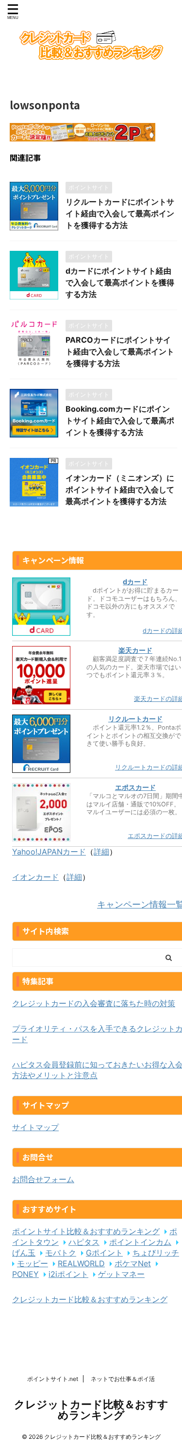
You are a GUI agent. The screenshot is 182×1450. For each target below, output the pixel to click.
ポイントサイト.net (52, 1378)
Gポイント (104, 1253)
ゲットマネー (121, 1274)
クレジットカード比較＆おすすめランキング (89, 1299)
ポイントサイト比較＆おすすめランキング (86, 1231)
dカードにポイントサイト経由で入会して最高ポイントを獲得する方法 (120, 282)
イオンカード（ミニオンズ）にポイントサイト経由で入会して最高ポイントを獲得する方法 (120, 489)
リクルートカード (135, 719)
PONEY (25, 1274)
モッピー (32, 1263)
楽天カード (135, 650)
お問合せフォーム (43, 1179)
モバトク (60, 1253)
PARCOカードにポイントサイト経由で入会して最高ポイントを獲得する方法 (120, 351)
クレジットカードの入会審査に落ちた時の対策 (93, 1003)
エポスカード (135, 787)
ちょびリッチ (155, 1253)
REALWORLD (81, 1263)
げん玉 (23, 1253)
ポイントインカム (140, 1242)
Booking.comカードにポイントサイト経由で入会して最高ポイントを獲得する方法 (120, 420)
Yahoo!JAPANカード (49, 851)
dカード (135, 581)
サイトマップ (35, 1127)
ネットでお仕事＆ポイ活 (123, 1378)
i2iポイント (68, 1274)
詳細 (101, 851)
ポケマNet (133, 1263)
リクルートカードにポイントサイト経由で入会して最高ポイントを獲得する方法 (120, 213)
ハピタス (83, 1242)
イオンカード (35, 877)
